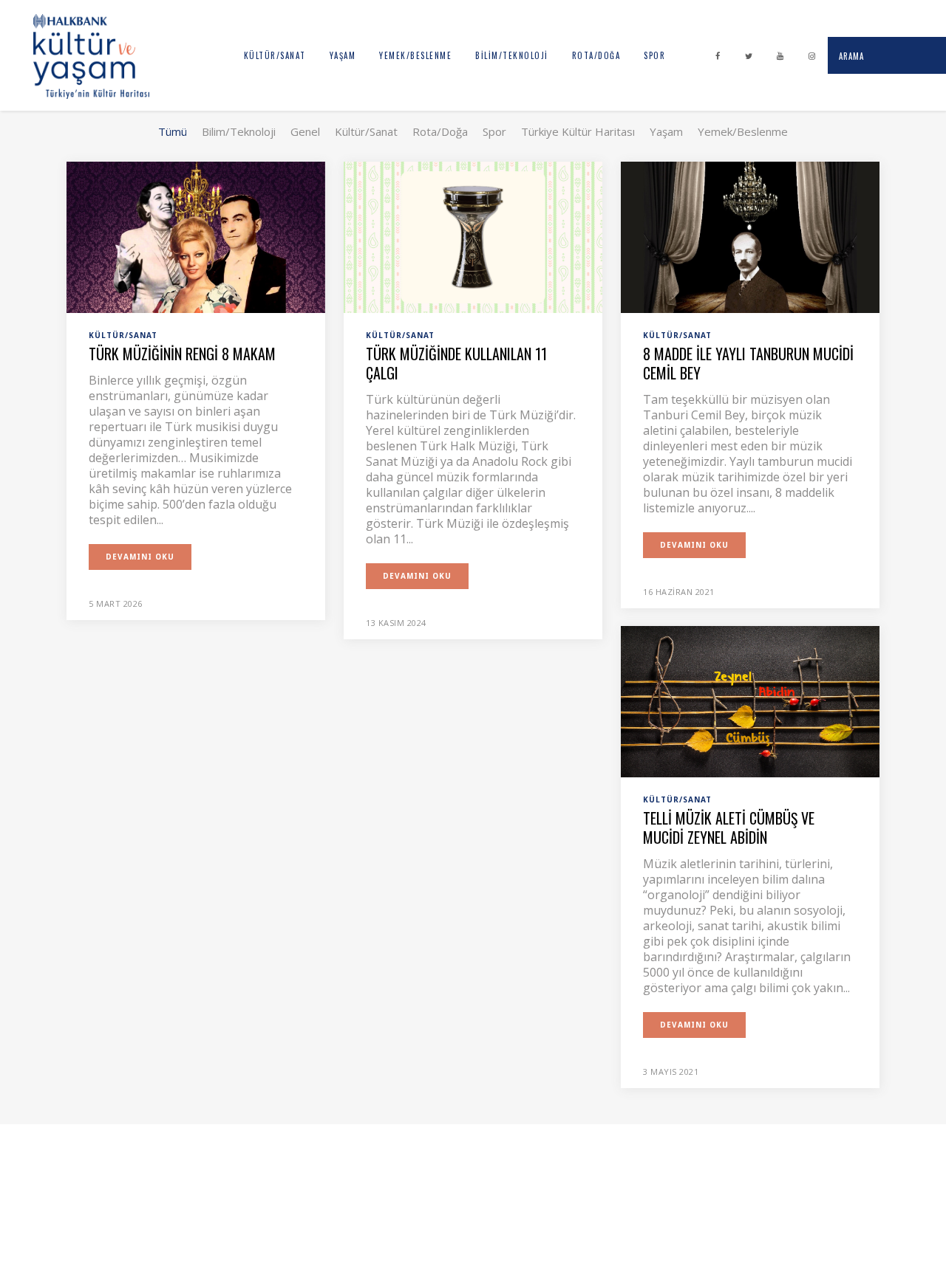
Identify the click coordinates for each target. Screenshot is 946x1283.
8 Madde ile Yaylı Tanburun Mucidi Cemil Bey (748, 363)
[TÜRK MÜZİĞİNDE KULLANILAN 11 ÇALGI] (473, 236)
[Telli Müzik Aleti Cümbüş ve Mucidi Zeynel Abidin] (750, 700)
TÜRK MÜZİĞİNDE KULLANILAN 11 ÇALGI (456, 363)
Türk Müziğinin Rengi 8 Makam (182, 354)
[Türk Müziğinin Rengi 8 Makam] (196, 236)
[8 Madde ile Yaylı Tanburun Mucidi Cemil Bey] (750, 236)
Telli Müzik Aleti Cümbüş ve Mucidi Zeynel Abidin (728, 827)
